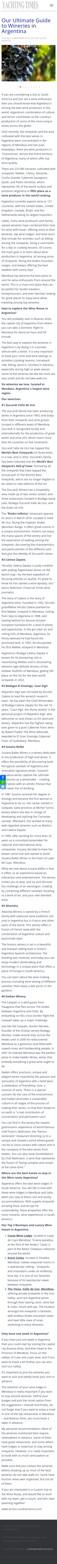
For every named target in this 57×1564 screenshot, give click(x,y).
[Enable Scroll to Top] (51, 1558)
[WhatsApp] (3, 782)
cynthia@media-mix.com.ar (40, 1549)
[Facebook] (3, 777)
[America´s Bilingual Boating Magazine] (21, 5)
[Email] (3, 786)
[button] (5, 65)
